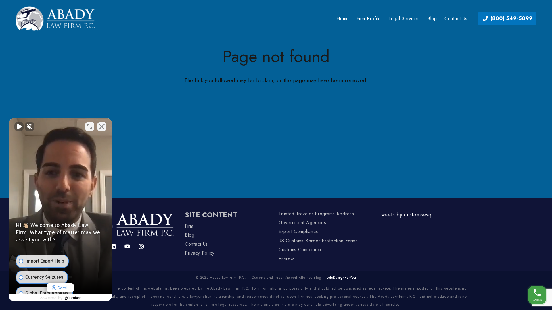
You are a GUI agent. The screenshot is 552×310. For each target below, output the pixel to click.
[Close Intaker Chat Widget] (101, 126)
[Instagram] (141, 246)
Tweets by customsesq (404, 214)
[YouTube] (127, 246)
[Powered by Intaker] (72, 298)
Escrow (286, 258)
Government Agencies (302, 222)
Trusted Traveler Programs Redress (316, 213)
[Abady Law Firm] (55, 19)
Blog (190, 235)
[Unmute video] (19, 126)
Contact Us (196, 244)
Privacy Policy (199, 253)
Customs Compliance (301, 249)
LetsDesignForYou (341, 277)
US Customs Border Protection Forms (318, 240)
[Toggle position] (89, 126)
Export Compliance (299, 231)
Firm (189, 226)
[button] (422, 19)
